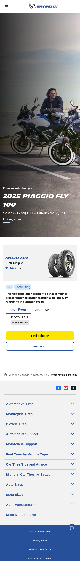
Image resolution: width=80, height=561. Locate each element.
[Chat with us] (71, 528)
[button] (18, 310)
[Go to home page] (43, 6)
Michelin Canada (18, 375)
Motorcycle (40, 375)
